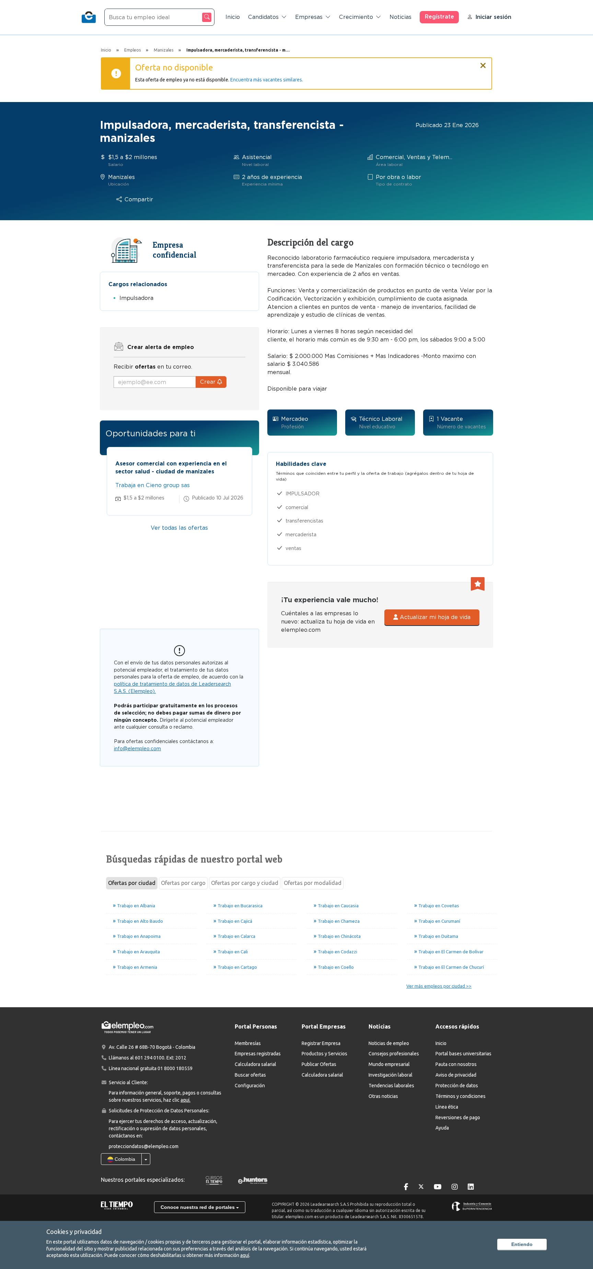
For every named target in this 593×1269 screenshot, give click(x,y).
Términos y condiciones (460, 1096)
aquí (244, 1255)
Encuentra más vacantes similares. (266, 79)
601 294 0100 (149, 1057)
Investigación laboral (390, 1075)
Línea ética (446, 1107)
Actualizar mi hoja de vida (434, 617)
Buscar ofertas (250, 1075)
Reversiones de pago (457, 1117)
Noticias (400, 17)
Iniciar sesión (493, 17)
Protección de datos (456, 1085)
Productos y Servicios (324, 1053)
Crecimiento (356, 17)
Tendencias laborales (391, 1085)
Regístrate (439, 16)
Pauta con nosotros (456, 1064)
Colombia (124, 1159)
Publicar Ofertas (319, 1064)
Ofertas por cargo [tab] (183, 883)
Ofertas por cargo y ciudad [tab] (244, 883)
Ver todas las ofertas (179, 528)
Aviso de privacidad (455, 1075)
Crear (208, 382)
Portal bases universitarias (463, 1053)
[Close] (483, 62)
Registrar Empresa (321, 1043)
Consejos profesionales (394, 1053)
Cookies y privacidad (74, 1231)
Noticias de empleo (389, 1043)
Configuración (250, 1085)
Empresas (309, 17)
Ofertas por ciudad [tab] (131, 883)
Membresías (248, 1043)
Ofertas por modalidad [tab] (312, 883)
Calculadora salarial (255, 1064)
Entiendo (522, 1244)
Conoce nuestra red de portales (198, 1207)
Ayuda (442, 1128)
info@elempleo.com (137, 748)
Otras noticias (383, 1096)
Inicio (232, 17)
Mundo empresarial (389, 1064)
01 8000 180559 (175, 1068)
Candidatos (263, 17)
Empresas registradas (258, 1053)
